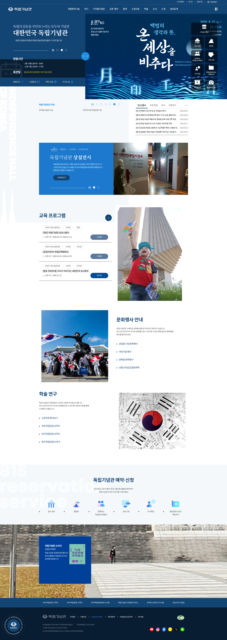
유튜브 (152, 629)
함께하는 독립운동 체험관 (101, 513)
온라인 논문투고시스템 (155, 603)
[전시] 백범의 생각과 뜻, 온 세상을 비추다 (151, 111)
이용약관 (83, 617)
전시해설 (150, 512)
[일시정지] (53, 50)
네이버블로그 (182, 629)
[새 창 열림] (43, 121)
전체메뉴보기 (216, 9)
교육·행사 (113, 9)
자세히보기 (61, 178)
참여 (125, 9)
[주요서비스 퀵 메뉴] (13, 625)
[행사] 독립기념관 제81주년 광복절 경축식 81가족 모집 (156, 119)
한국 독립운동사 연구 (50, 442)
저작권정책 (111, 617)
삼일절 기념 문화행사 (128, 344)
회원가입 (200, 2)
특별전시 (63, 149)
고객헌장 (72, 617)
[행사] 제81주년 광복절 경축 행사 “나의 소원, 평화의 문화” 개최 (157, 115)
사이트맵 (140, 617)
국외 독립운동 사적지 (74, 603)
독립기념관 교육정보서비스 (128, 603)
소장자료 (135, 9)
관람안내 (16, 82)
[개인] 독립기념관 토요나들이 (56, 232)
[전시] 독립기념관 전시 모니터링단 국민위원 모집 (154, 124)
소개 (163, 9)
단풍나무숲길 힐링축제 (129, 367)
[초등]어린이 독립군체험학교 (56, 252)
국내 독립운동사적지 (50, 434)
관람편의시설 (74, 9)
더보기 (187, 105)
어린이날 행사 (125, 352)
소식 (155, 9)
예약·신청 (49, 82)
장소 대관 (51, 512)
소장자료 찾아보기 (49, 418)
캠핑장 (76, 512)
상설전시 (54, 149)
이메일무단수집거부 (126, 617)
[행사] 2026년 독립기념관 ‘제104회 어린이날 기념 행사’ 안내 (157, 132)
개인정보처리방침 (97, 617)
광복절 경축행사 (126, 359)
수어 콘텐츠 (180, 2)
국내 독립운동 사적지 (50, 603)
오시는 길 (66, 82)
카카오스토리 (170, 629)
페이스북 (164, 629)
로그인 (190, 2)
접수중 (99, 275)
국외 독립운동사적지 (50, 426)
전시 (86, 9)
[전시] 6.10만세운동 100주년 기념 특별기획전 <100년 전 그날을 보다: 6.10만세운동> (157, 128)
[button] (57, 50)
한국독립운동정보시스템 (100, 603)
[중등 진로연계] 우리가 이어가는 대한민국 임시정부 (66, 271)
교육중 (99, 237)
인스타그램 (158, 629)
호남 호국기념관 (178, 603)
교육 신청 (125, 512)
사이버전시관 (83, 149)
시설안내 (32, 82)
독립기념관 (20, 9)
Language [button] (213, 2)
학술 (146, 9)
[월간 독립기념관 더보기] (77, 554)
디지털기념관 (99, 9)
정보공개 (174, 9)
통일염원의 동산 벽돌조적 (176, 513)
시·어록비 (72, 149)
